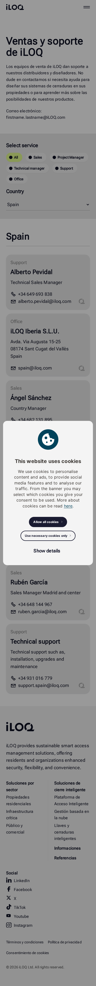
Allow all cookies (46, 522)
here (68, 505)
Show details (47, 550)
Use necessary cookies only (46, 536)
